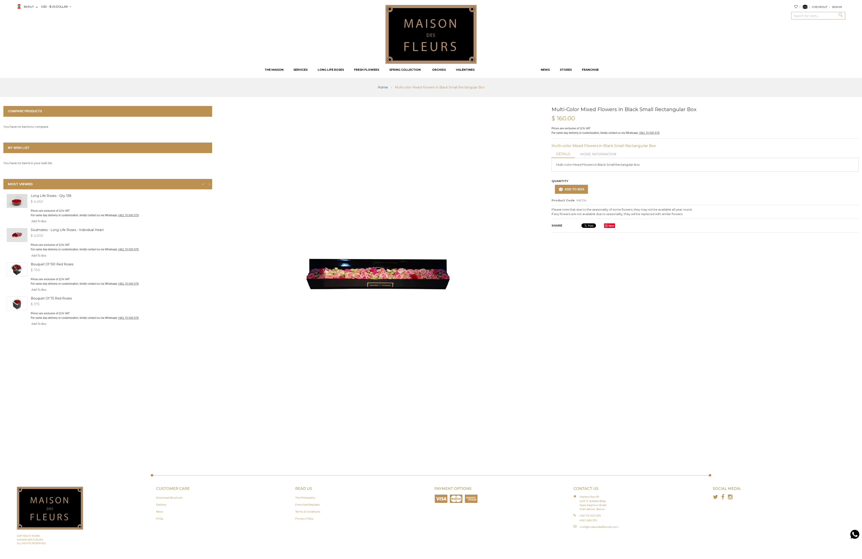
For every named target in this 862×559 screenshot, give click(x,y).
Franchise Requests (307, 504)
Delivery (161, 504)
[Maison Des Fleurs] (431, 34)
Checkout (819, 7)
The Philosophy (305, 497)
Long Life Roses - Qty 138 (51, 196)
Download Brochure (169, 497)
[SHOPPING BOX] (805, 6)
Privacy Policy (304, 518)
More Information (598, 154)
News (159, 511)
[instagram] (730, 497)
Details (563, 154)
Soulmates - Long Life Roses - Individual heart (67, 230)
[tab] (563, 154)
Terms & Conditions (307, 511)
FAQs (159, 518)
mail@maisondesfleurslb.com (599, 526)
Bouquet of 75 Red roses (51, 298)
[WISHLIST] (797, 7)
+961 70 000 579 (649, 132)
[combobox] (814, 15)
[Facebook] (723, 497)
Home (383, 87)
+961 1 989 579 (588, 520)
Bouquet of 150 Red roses (52, 264)
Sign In (837, 7)
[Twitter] (715, 497)
